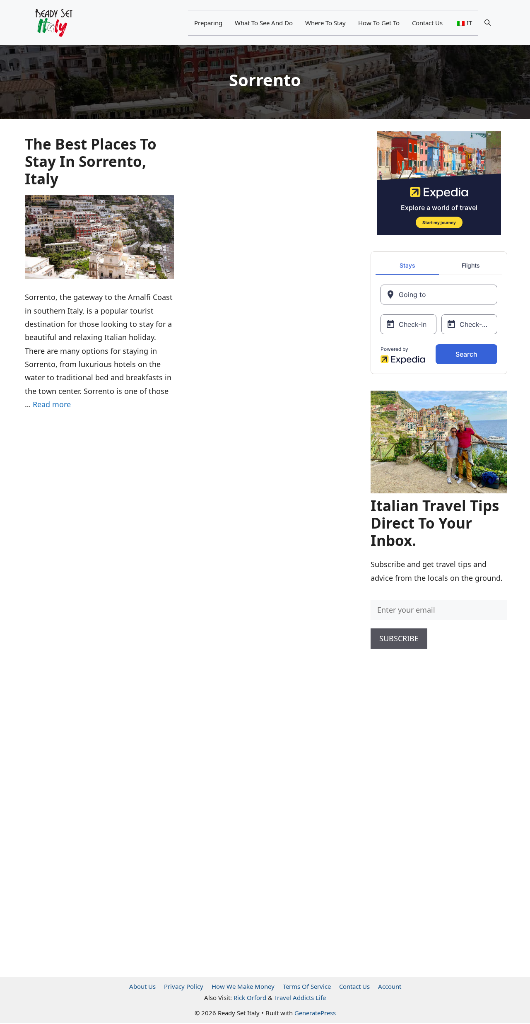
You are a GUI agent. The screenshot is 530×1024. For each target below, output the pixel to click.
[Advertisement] (433, 803)
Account (389, 986)
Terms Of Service (307, 986)
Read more (52, 404)
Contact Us (427, 23)
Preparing (208, 23)
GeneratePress (315, 1013)
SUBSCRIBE (399, 638)
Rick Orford (250, 997)
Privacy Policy (183, 986)
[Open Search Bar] (487, 22)
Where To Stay (325, 23)
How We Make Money (243, 986)
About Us (142, 986)
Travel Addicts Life (300, 997)
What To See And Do (264, 23)
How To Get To (379, 23)
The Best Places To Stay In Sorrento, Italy (91, 161)
